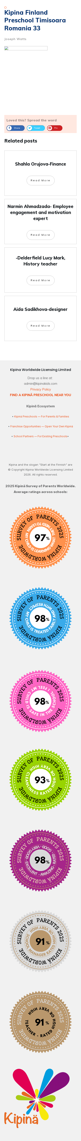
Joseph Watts (15, 39)
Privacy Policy (40, 389)
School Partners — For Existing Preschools (40, 436)
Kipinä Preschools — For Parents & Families (41, 416)
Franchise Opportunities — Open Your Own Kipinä (41, 426)
